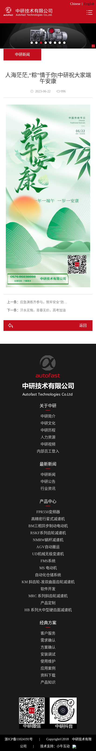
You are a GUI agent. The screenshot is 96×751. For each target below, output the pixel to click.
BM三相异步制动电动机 (48, 526)
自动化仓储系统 (48, 575)
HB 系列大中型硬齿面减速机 (48, 610)
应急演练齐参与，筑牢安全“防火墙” (46, 302)
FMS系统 (48, 561)
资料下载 (48, 675)
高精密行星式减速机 (48, 519)
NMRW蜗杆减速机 (48, 540)
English (89, 4)
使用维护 (48, 661)
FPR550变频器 (48, 512)
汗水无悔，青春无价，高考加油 (43, 310)
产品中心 (48, 501)
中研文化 (48, 423)
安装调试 (48, 654)
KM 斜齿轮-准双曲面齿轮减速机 (48, 582)
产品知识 (48, 682)
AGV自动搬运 (48, 547)
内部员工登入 (48, 451)
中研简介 (48, 416)
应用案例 (48, 668)
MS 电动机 (48, 568)
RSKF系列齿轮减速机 (48, 533)
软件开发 (48, 589)
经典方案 (48, 623)
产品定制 (48, 603)
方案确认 (48, 647)
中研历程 (48, 430)
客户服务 (48, 633)
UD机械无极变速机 (48, 554)
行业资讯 (48, 489)
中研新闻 (48, 475)
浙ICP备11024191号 (19, 739)
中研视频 (48, 444)
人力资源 (48, 437)
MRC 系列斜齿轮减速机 (48, 596)
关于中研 (48, 406)
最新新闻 (48, 464)
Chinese (75, 4)
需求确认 (48, 640)
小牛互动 (63, 746)
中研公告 (48, 482)
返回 (83, 325)
